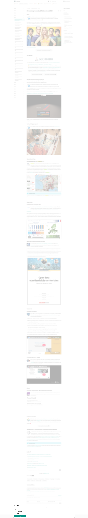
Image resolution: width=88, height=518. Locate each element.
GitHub (17, 513)
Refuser (23, 515)
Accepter (17, 515)
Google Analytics (19, 511)
